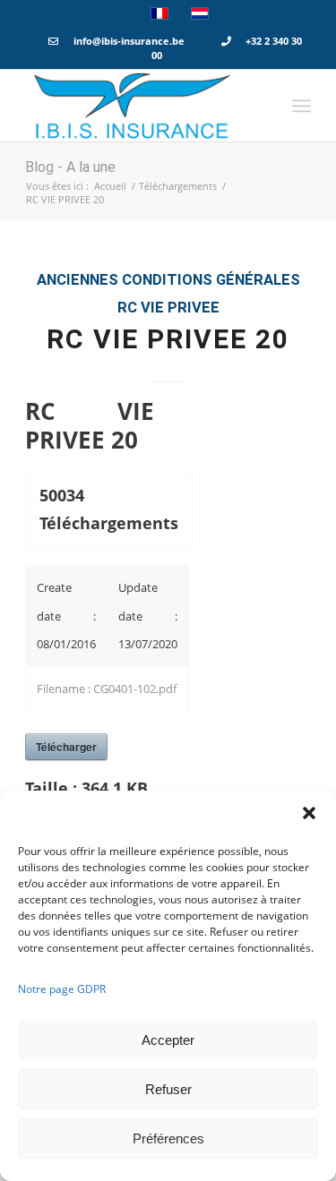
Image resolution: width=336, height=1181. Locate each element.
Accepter (168, 1040)
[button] (309, 813)
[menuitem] (301, 105)
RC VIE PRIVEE (168, 307)
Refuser (168, 1089)
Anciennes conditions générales (168, 279)
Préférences (168, 1138)
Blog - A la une (70, 166)
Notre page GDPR (62, 989)
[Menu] (301, 105)
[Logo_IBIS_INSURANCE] (139, 105)
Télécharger (66, 747)
